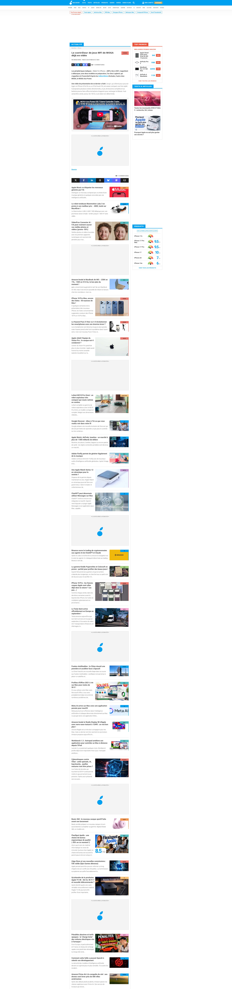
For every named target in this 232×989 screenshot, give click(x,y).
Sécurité (155, 7)
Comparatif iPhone (142, 12)
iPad (75, 7)
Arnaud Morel (77, 59)
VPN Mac (107, 12)
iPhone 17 (137, 252)
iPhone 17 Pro (139, 247)
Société (138, 7)
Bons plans (127, 3)
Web (144, 7)
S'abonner (158, 2)
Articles (96, 3)
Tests (90, 3)
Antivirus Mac (98, 12)
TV (88, 7)
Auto (109, 7)
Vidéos (118, 3)
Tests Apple (87, 12)
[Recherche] (133, 2)
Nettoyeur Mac (130, 12)
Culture (149, 7)
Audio (92, 7)
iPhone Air (138, 258)
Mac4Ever (74, 48)
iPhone (70, 7)
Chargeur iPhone (118, 12)
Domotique (116, 7)
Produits (104, 3)
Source (74, 169)
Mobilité (98, 7)
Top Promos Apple (76, 12)
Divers (162, 7)
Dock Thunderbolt (156, 12)
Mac (79, 7)
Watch (84, 7)
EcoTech (129, 7)
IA (134, 7)
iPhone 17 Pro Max (139, 241)
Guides (112, 3)
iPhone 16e (138, 263)
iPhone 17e (138, 236)
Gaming (123, 7)
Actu (84, 3)
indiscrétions (103, 76)
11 (98, 64)
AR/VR (104, 7)
